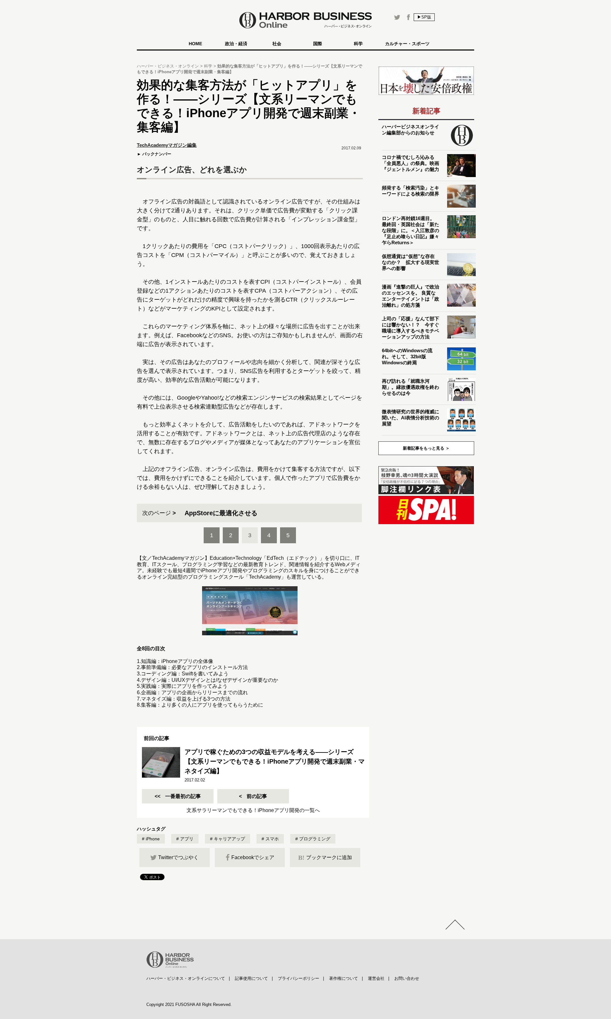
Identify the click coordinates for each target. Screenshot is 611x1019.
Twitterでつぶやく (178, 857)
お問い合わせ (406, 978)
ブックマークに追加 (325, 857)
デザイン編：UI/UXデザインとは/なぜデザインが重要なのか (209, 680)
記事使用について (251, 978)
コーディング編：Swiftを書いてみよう (184, 673)
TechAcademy (265, 577)
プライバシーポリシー (298, 978)
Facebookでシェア (252, 857)
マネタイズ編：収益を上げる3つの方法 (185, 699)
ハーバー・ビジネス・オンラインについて (185, 978)
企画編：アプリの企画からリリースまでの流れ (194, 692)
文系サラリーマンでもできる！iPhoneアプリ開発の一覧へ (253, 810)
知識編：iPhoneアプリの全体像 (177, 661)
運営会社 (376, 978)
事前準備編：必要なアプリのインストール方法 (194, 667)
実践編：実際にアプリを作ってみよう (184, 686)
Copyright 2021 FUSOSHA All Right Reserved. (189, 1004)
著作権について (343, 978)
